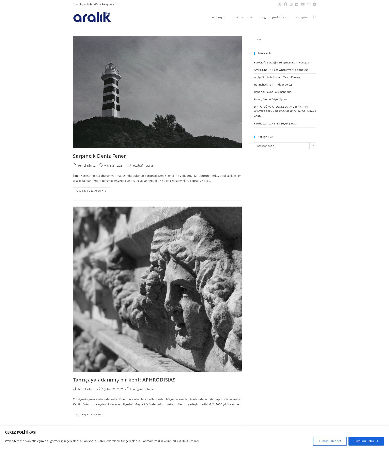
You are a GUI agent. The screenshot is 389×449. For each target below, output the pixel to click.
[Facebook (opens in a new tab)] (286, 4)
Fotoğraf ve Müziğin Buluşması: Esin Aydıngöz (281, 62)
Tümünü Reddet (330, 441)
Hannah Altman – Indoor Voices (273, 84)
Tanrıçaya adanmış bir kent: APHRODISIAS (124, 379)
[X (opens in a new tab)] (280, 4)
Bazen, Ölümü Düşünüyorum (271, 99)
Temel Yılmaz (87, 165)
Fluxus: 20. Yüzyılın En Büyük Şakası (275, 123)
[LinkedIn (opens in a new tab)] (296, 4)
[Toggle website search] (314, 17)
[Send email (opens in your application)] (309, 4)
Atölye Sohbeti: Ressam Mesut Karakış (277, 77)
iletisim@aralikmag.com (100, 4)
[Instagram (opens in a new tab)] (291, 4)
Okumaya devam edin (93, 189)
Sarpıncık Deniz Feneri (100, 155)
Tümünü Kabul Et (366, 441)
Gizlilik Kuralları (188, 441)
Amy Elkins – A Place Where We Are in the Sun (281, 70)
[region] (194, 437)
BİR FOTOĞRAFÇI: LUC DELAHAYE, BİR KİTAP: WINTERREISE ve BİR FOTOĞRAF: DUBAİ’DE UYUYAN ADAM (285, 111)
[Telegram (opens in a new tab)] (314, 4)
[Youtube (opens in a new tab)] (302, 4)
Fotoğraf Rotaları (143, 165)
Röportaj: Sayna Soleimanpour (272, 92)
